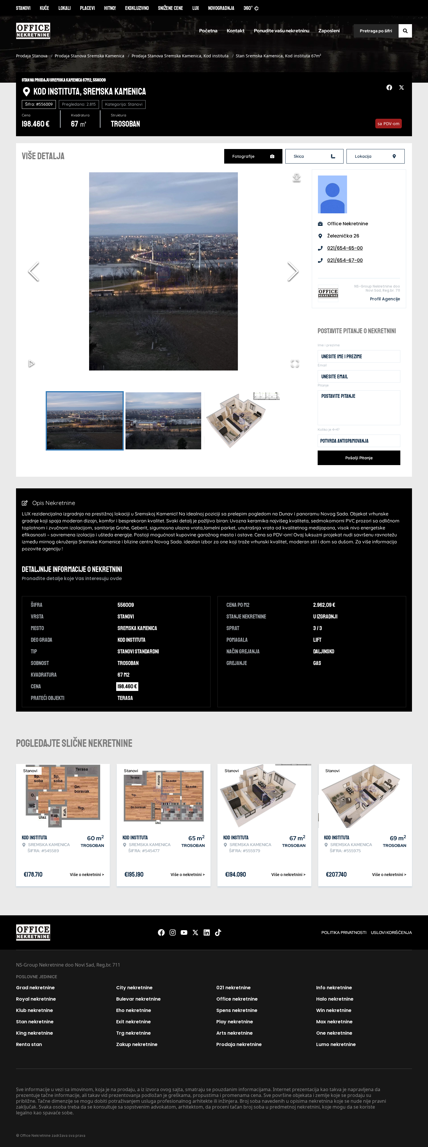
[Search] (405, 31)
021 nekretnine (233, 987)
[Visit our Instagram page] (172, 932)
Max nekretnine (334, 1021)
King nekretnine (34, 1033)
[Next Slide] (293, 271)
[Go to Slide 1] (85, 421)
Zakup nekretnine (137, 1044)
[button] (163, 271)
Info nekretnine (334, 987)
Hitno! (110, 8)
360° (248, 8)
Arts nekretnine (234, 1033)
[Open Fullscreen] (295, 363)
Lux (195, 8)
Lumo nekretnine (336, 1044)
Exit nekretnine (133, 1021)
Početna (208, 31)
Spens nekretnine (236, 1010)
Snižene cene (170, 8)
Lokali (65, 8)
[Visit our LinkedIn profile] (206, 932)
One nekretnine (334, 1033)
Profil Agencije (385, 299)
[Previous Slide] (33, 271)
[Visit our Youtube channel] (184, 932)
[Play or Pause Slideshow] (32, 363)
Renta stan (29, 1044)
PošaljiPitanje (359, 457)
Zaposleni (329, 31)
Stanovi (23, 8)
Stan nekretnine (35, 1021)
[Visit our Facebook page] (161, 932)
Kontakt (236, 31)
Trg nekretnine (133, 1033)
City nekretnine (134, 987)
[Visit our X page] (195, 932)
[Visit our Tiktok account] (218, 932)
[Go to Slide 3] (242, 421)
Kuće (44, 8)
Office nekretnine (237, 999)
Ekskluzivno (137, 8)
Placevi (87, 8)
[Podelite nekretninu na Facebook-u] (390, 88)
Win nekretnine (333, 1010)
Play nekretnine (234, 1021)
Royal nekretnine (36, 999)
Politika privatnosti (343, 932)
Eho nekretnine (133, 1010)
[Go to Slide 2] (163, 421)
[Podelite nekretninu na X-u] (402, 88)
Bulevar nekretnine (138, 999)
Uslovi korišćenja (391, 932)
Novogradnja (221, 8)
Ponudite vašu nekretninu (281, 31)
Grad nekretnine (35, 987)
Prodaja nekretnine (239, 1044)
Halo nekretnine (334, 999)
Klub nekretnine (34, 1010)
